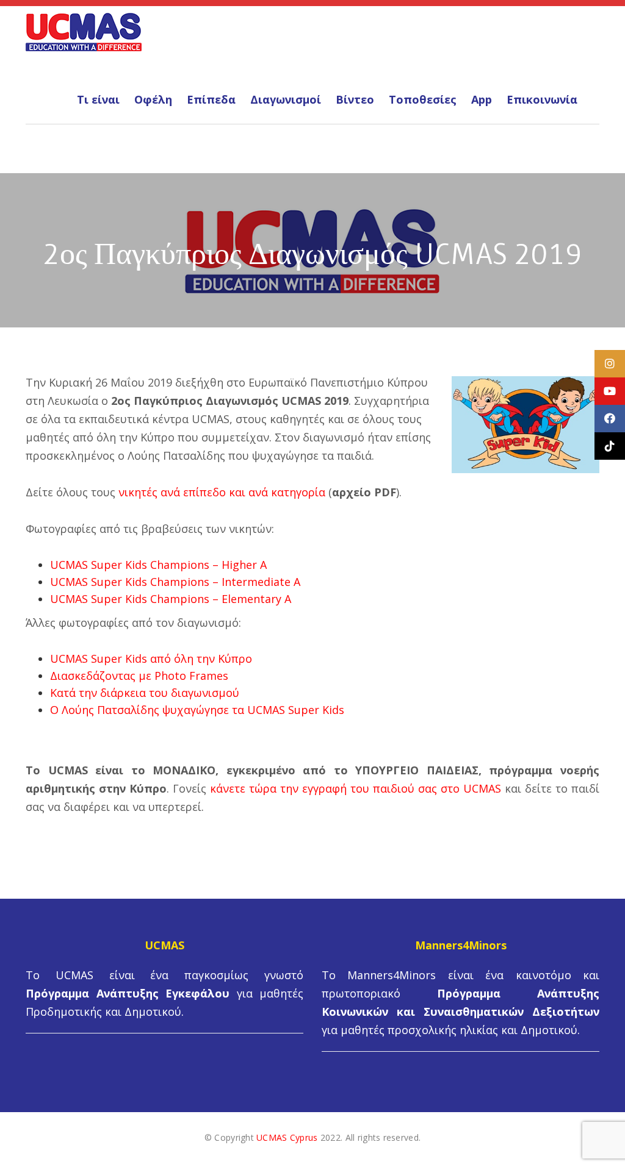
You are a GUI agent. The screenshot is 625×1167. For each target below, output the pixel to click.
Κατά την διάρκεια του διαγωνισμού (144, 692)
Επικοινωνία (542, 99)
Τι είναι (98, 99)
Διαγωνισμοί (285, 99)
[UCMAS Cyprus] (84, 30)
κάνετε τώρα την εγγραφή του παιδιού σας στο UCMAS (355, 788)
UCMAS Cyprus (286, 1137)
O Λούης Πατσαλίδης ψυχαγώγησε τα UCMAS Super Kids (197, 709)
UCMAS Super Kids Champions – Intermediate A (175, 581)
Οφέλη (153, 99)
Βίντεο (355, 99)
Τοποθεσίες (423, 99)
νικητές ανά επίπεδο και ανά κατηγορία (221, 492)
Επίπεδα (211, 99)
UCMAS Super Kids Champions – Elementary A (170, 598)
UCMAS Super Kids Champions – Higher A (158, 564)
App (481, 99)
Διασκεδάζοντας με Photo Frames (139, 675)
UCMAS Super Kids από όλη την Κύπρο (151, 658)
